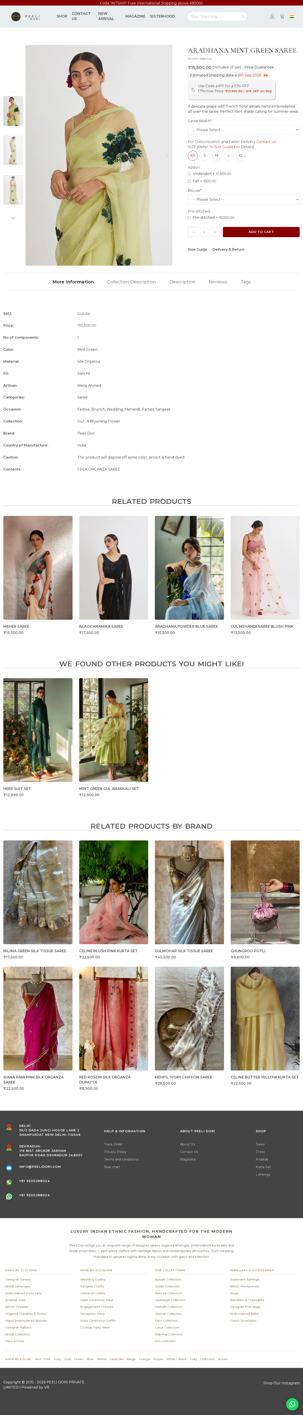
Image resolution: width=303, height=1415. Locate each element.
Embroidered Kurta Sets (23, 1293)
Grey (193, 1359)
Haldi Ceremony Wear (97, 1300)
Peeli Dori (206, 58)
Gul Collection (165, 1341)
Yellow (101, 1359)
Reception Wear (92, 1313)
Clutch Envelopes (243, 1320)
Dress (260, 1152)
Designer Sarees (18, 1279)
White (170, 1359)
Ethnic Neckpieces (244, 1286)
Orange (144, 1359)
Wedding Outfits (92, 1279)
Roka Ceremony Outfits (98, 1320)
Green (78, 1359)
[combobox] (217, 16)
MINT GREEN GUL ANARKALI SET (109, 789)
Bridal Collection (17, 1334)
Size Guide (223, 147)
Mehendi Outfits (92, 1293)
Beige (131, 1359)
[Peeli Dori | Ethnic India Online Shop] (26, 16)
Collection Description (131, 282)
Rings (234, 1293)
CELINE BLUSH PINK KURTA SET (108, 951)
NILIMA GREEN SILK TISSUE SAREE (34, 951)
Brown (223, 1359)
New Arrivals (14, 1341)
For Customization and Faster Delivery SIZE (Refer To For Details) (232, 144)
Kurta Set (263, 1167)
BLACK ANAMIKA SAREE (101, 626)
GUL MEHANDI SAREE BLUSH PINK (262, 626)
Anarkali (262, 1159)
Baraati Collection (168, 1279)
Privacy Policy (115, 1152)
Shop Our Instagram (281, 1383)
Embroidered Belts (244, 1313)
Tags (246, 282)
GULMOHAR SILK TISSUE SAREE (184, 951)
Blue (90, 1359)
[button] (13, 92)
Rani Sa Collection (168, 1293)
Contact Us (189, 1152)
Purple (158, 1359)
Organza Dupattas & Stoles (25, 1313)
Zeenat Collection (168, 1313)
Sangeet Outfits (92, 1286)
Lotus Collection (167, 1327)
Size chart (112, 1167)
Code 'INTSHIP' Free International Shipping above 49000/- (151, 4)
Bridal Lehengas (17, 1286)
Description (182, 282)
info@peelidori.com (40, 1167)
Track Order (113, 1144)
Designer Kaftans (18, 1327)
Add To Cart (261, 232)
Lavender (117, 1359)
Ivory (57, 1359)
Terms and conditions (121, 1159)
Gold (67, 1359)
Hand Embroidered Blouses (26, 1320)
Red (38, 1359)
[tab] (73, 281)
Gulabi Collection (167, 1286)
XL (240, 155)
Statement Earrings (244, 1279)
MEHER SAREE (16, 626)
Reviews (218, 282)
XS (192, 155)
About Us (187, 1144)
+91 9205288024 (34, 1181)
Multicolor (207, 1359)
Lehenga (263, 1174)
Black (183, 1359)
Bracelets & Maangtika (247, 1300)
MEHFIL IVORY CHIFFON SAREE (183, 1077)
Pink (47, 1359)
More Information (73, 282)
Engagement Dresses (96, 1307)
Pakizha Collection (169, 1334)
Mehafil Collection (168, 1307)
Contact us (266, 142)
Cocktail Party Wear (95, 1327)
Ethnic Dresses (16, 1307)
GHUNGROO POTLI (248, 951)
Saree (260, 1144)
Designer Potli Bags (245, 1307)
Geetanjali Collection (170, 1300)
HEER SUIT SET (17, 789)
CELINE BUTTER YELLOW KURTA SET (265, 1077)
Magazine (188, 1159)
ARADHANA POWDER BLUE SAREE (186, 626)
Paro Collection (166, 1320)
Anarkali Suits (15, 1300)
